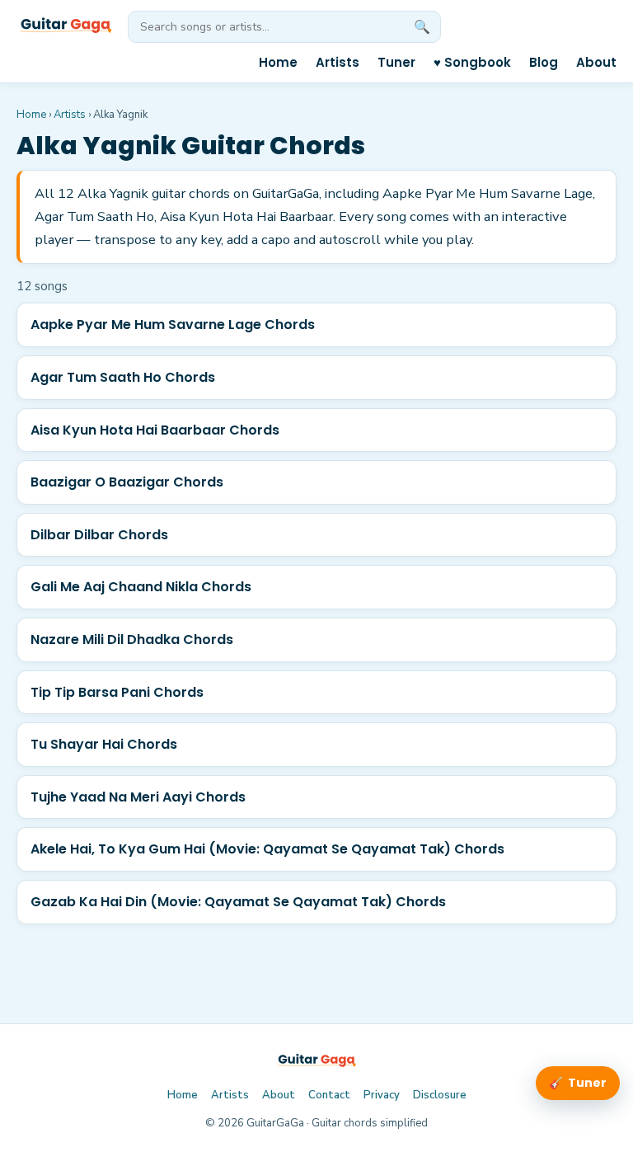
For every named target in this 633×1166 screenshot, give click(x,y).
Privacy (381, 1095)
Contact (329, 1095)
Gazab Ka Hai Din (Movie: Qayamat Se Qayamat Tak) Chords (238, 901)
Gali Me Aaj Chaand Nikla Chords (140, 586)
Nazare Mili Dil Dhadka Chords (131, 639)
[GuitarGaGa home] (65, 26)
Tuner (396, 62)
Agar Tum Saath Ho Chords (122, 377)
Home (278, 62)
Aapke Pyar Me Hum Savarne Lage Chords (172, 324)
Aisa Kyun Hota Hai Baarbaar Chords (154, 430)
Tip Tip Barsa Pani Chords (117, 692)
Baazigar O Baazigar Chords (126, 482)
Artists (337, 62)
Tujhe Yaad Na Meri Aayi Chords (138, 797)
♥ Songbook (472, 62)
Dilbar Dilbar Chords (99, 534)
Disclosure (440, 1095)
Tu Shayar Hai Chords (103, 744)
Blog (543, 62)
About (596, 62)
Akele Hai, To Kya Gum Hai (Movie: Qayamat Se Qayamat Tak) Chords (267, 848)
